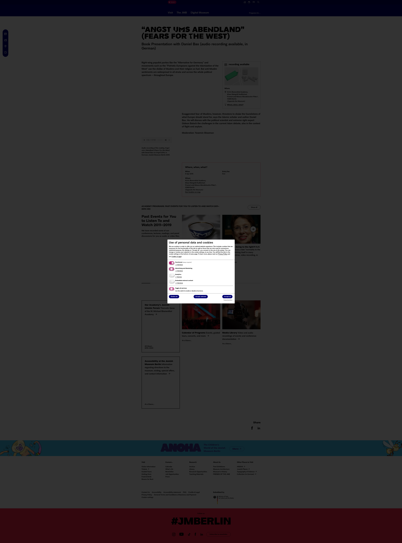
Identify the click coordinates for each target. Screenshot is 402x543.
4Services (179, 283)
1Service (178, 277)
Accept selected (200, 296)
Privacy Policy (222, 254)
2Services (179, 265)
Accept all (227, 296)
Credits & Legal (176, 256)
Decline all (174, 296)
